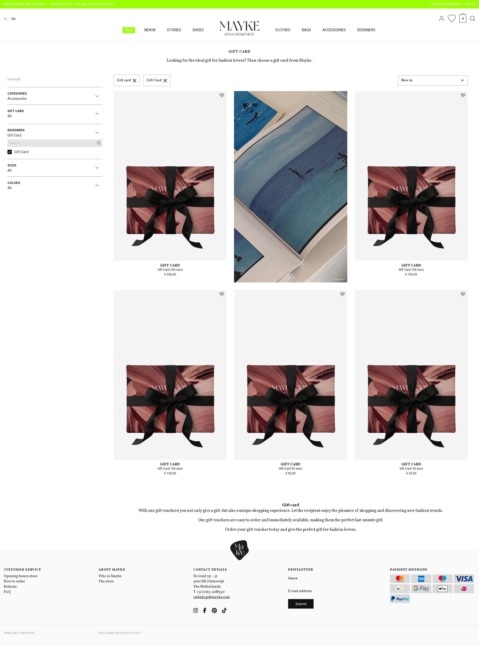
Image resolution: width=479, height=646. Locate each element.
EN (13, 19)
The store (106, 581)
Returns (10, 586)
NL (6, 19)
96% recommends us (453, 4)
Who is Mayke (110, 576)
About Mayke (112, 570)
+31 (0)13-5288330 (210, 592)
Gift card (124, 80)
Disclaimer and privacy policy (120, 633)
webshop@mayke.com (211, 597)
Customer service (22, 570)
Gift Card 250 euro (170, 269)
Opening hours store (20, 576)
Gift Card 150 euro (411, 269)
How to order (14, 581)
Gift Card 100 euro (170, 468)
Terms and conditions (19, 633)
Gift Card (154, 80)
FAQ (7, 592)
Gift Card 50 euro (290, 468)
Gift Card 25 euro (411, 468)
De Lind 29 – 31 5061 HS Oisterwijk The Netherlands (208, 581)
